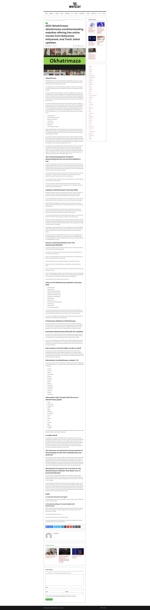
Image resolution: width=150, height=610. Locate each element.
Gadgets (90, 87)
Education (91, 78)
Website (66, 591)
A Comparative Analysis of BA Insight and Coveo (51, 556)
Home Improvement (93, 95)
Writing (90, 138)
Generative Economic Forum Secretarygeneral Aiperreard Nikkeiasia (100, 30)
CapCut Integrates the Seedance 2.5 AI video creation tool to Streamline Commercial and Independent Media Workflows (64, 558)
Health (61, 13)
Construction (91, 75)
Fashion (57, 13)
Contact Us (93, 13)
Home (46, 13)
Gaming (90, 89)
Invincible (49, 45)
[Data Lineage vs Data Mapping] (78, 551)
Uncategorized (92, 131)
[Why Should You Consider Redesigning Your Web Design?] (92, 24)
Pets (90, 111)
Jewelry (90, 98)
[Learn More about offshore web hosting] (92, 38)
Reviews (90, 118)
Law (72, 13)
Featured (90, 84)
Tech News (91, 126)
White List (62, 607)
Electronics (91, 80)
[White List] (75, 5)
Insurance (67, 13)
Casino (90, 71)
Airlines (90, 66)
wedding (90, 133)
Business (51, 13)
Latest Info (91, 104)
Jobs (90, 100)
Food (90, 86)
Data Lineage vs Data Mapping (77, 556)
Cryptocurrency (92, 77)
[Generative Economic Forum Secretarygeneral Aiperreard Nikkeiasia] (101, 24)
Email (46, 591)
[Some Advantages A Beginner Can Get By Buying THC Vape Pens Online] (92, 50)
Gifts (90, 91)
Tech (50, 19)
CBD (90, 73)
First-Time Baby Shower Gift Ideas (100, 42)
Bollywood (65, 96)
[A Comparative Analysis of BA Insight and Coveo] (51, 551)
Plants (90, 115)
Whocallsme (91, 135)
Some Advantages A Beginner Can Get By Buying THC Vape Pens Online (92, 56)
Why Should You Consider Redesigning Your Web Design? (92, 29)
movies (46, 108)
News (90, 109)
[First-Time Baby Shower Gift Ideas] (101, 38)
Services (90, 120)
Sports (75, 13)
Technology (81, 13)
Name (46, 587)
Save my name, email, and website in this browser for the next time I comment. (61, 596)
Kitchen (90, 102)
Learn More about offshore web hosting (91, 43)
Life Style (91, 107)
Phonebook (91, 113)
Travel (88, 13)
